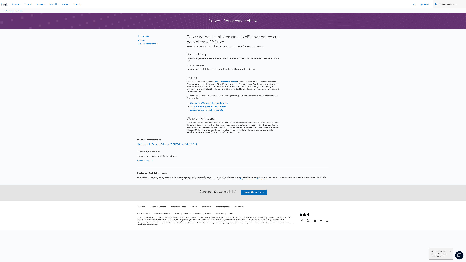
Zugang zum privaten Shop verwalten (207, 110)
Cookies (208, 214)
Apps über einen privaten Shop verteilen (208, 106)
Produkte (16, 4)
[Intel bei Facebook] (302, 220)
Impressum (239, 206)
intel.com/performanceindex (255, 219)
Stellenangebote (223, 206)
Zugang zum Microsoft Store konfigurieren (209, 103)
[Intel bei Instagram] (327, 220)
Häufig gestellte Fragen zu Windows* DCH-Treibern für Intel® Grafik (167, 144)
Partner (65, 4)
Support (28, 4)
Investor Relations (178, 206)
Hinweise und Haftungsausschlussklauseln (159, 221)
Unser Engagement (158, 206)
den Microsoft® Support (226, 81)
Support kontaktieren (254, 192)
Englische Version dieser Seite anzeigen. (253, 179)
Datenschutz (219, 214)
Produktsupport (9, 11)
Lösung (141, 40)
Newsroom (206, 206)
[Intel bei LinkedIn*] (314, 220)
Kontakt (194, 206)
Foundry (77, 4)
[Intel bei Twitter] (308, 220)
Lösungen (40, 4)
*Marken (176, 214)
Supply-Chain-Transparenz (192, 214)
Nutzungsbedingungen (162, 214)
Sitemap (230, 214)
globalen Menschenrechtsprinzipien (153, 223)
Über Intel (141, 206)
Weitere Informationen (148, 43)
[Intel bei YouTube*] (321, 220)
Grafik (20, 11)
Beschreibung (144, 36)
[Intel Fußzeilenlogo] (305, 214)
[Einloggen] (414, 4)
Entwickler (53, 4)
